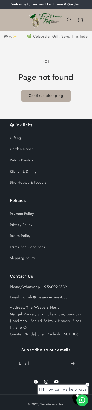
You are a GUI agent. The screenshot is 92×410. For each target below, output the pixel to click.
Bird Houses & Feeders (28, 182)
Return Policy (20, 235)
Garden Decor (21, 148)
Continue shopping (46, 95)
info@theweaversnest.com (49, 297)
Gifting (15, 137)
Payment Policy (22, 213)
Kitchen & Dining (23, 171)
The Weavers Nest (52, 404)
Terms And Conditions (27, 246)
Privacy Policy (21, 224)
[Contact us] (82, 400)
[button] (9, 20)
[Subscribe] (72, 363)
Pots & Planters (22, 160)
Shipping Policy (22, 257)
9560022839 (55, 287)
